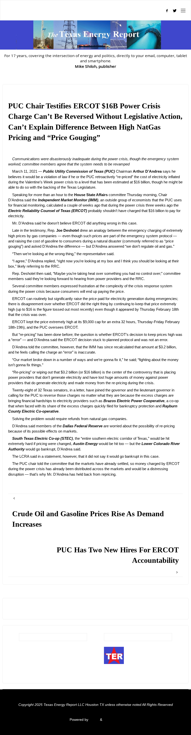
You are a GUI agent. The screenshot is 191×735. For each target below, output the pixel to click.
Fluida (93, 720)
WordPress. (112, 720)
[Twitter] (174, 10)
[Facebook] (166, 10)
